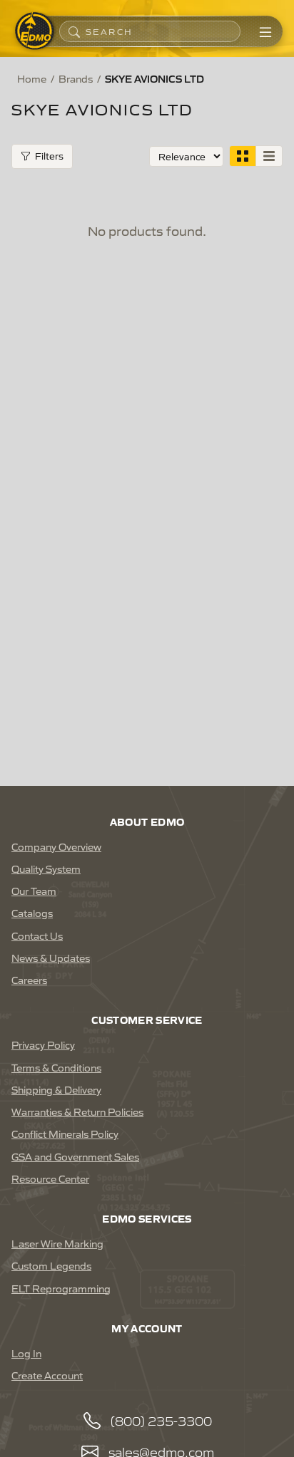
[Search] (74, 31)
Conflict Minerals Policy (64, 1133)
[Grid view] (242, 156)
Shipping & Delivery (56, 1089)
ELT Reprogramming (61, 1288)
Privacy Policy (43, 1044)
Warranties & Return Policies (77, 1111)
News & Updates (50, 957)
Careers (29, 979)
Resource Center (50, 1178)
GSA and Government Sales (75, 1156)
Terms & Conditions (56, 1067)
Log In (26, 1353)
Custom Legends (51, 1265)
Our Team (33, 890)
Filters (49, 156)
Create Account (47, 1375)
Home (31, 78)
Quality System (46, 868)
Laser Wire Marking (57, 1243)
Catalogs (32, 912)
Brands (76, 78)
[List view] (268, 156)
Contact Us (37, 935)
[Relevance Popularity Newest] (186, 156)
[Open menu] (265, 31)
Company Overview (56, 846)
